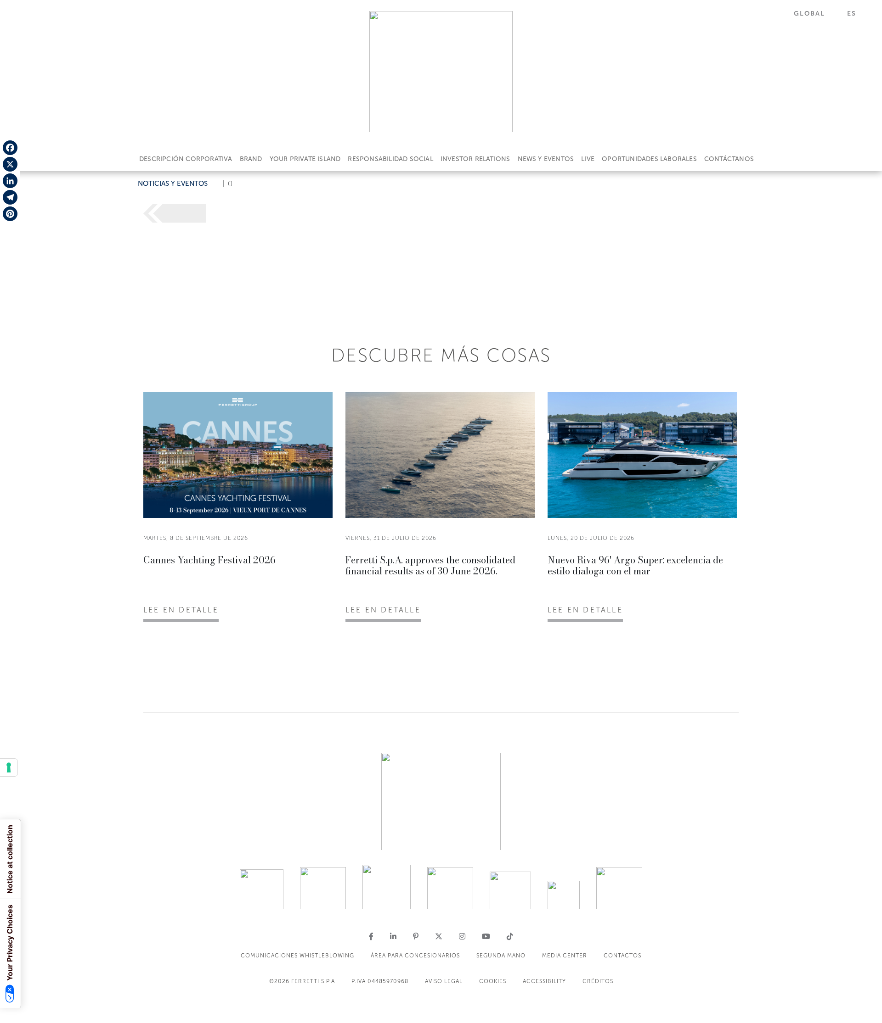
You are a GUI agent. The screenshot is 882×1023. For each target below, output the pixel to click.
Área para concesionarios (415, 955)
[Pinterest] (10, 214)
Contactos (622, 955)
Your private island (305, 159)
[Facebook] (10, 147)
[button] (815, 13)
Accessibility (544, 981)
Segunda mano (501, 955)
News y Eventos (546, 159)
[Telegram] (10, 197)
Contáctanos (729, 159)
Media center (564, 955)
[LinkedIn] (10, 180)
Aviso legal (444, 981)
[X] (10, 164)
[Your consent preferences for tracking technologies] (8, 767)
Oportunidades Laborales (649, 159)
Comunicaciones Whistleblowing (297, 955)
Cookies (492, 981)
